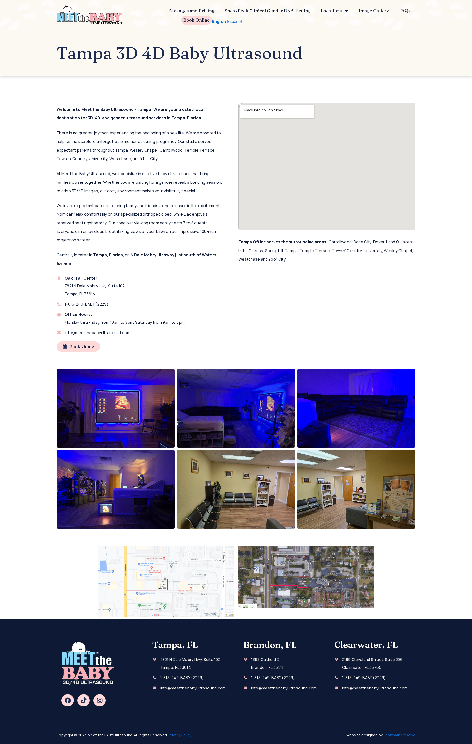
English (219, 21)
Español (234, 21)
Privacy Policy (180, 735)
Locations (331, 11)
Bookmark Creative (399, 735)
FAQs (405, 11)
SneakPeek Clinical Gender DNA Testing (268, 11)
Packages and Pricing (191, 11)
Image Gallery (374, 11)
